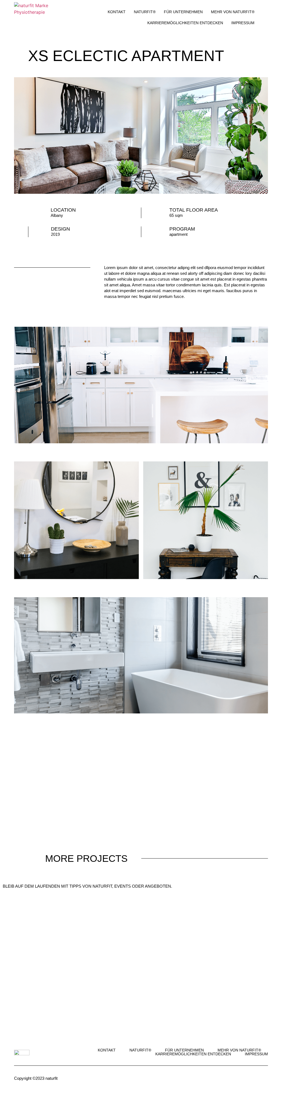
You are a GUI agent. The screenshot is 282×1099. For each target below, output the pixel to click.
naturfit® (145, 12)
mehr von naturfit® (232, 12)
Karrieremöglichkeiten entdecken (185, 23)
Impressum (242, 23)
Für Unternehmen (183, 12)
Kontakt (117, 12)
